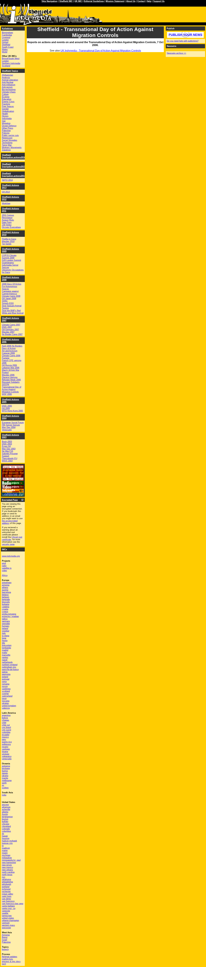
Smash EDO (8, 303)
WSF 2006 (7, 394)
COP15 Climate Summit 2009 (9, 256)
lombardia (6, 648)
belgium (5, 597)
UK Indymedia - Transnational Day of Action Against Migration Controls (101, 50)
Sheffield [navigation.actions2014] (14, 174)
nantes (5, 657)
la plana (5, 635)
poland (5, 677)
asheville (6, 809)
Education (6, 99)
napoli (4, 660)
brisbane (6, 768)
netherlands (7, 662)
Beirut (4, 937)
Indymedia (7, 118)
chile (4, 722)
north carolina (8, 872)
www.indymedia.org (11, 556)
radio (4, 565)
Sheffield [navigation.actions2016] (14, 156)
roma (4, 681)
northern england (9, 664)
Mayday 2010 (8, 241)
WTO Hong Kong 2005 (12, 411)
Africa (4, 575)
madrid (5, 650)
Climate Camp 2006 (11, 355)
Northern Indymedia (11, 63)
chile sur (6, 725)
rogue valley (7, 894)
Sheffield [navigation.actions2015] (14, 165)
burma (5, 771)
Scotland (6, 66)
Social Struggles (9, 140)
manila (5, 778)
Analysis (6, 77)
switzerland (7, 696)
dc (3, 833)
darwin (5, 773)
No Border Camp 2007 (12, 334)
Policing (5, 133)
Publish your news (185, 34)
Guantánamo (8, 262)
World (4, 52)
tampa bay (7, 915)
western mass (8, 925)
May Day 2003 (8, 449)
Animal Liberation (10, 80)
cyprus (5, 611)
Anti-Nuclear (7, 82)
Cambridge (7, 35)
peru (4, 739)
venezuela (6, 759)
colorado (6, 829)
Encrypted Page (10, 500)
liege (4, 638)
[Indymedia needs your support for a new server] (13, 480)
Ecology (5, 97)
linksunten (6, 645)
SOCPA (5, 384)
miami (5, 853)
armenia (5, 585)
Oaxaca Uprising (9, 377)
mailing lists (7, 959)
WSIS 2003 (7, 461)
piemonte (6, 674)
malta (4, 652)
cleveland (6, 826)
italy (4, 633)
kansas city (7, 843)
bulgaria (5, 604)
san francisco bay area (12, 903)
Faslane (5, 358)
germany (6, 621)
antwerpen (6, 582)
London (5, 40)
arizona (5, 804)
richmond (6, 889)
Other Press (7, 128)
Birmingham (7, 32)
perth (4, 783)
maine (5, 850)
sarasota (6, 911)
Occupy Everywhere (11, 227)
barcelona (6, 592)
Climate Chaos (9, 92)
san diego (6, 899)
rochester (6, 891)
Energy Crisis (8, 101)
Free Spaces (8, 106)
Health (5, 113)
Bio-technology (9, 89)
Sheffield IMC (66, 1)
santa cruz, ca (8, 908)
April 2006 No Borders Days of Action (12, 347)
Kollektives (7, 28)
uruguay (5, 754)
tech (4, 964)
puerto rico (7, 742)
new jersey (7, 865)
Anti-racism (7, 87)
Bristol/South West (10, 58)
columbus (6, 831)
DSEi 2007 (7, 327)
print (4, 563)
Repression (7, 138)
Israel (4, 940)
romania (5, 684)
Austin (5, 814)
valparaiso (6, 756)
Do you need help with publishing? (182, 41)
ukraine (5, 703)
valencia (6, 708)
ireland (5, 628)
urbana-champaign (10, 920)
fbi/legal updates (9, 956)
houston (5, 838)
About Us (130, 1)
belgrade (6, 599)
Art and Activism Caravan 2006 (9, 352)
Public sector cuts (10, 135)
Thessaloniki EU (9, 458)
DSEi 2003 (7, 444)
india (4, 795)
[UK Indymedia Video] (13, 487)
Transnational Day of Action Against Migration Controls (11, 389)
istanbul (5, 631)
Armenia (6, 935)
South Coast (8, 47)
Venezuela (7, 430)
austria (5, 590)
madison (6, 848)
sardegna (6, 689)
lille (3, 643)
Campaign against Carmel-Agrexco (10, 292)
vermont (5, 923)
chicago (5, 824)
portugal (5, 679)
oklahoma (6, 879)
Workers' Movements (12, 147)
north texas (7, 874)
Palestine (6, 130)
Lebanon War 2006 (10, 367)
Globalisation (8, 111)
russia (5, 686)
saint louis (6, 896)
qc (3, 785)
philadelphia (7, 882)
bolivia (5, 718)
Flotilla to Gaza (9, 239)
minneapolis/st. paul (11, 860)
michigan (6, 855)
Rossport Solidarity (11, 382)
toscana (5, 701)
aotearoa (6, 766)
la (3, 845)
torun (4, 698)
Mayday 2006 (8, 375)
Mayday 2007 (8, 332)
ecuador (5, 734)
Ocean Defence (9, 126)
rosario (5, 746)
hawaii (5, 836)
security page (8, 544)
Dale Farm (7, 222)
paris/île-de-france (10, 669)
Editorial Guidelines (94, 1)
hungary (5, 626)
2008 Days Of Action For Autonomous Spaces (11, 286)
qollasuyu (6, 744)
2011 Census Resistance (8, 216)
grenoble (6, 623)
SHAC (5, 301)
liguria (4, 640)
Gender (5, 109)
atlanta (5, 812)
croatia (5, 609)
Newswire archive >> (176, 53)
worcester (6, 927)
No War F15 (7, 451)
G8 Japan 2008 (9, 298)
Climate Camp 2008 (11, 296)
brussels (6, 602)
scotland (6, 691)
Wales (5, 49)
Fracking (6, 104)
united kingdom (9, 705)
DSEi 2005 (7, 406)
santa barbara (8, 906)
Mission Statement (115, 1)
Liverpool (6, 37)
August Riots (8, 220)
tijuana (5, 751)
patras (5, 672)
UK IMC (78, 1)
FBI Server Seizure (11, 425)
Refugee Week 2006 (11, 380)
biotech (5, 949)
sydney (5, 788)
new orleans (7, 870)
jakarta (5, 775)
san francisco (8, 901)
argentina (6, 715)
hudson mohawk (9, 841)
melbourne (7, 780)
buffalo (5, 821)
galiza (4, 619)
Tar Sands (6, 244)
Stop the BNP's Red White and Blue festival (12, 311)
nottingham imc (9, 667)
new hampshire (9, 862)
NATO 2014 (7, 180)
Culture (5, 94)
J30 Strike (6, 225)
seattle (5, 913)
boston (5, 819)
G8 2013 (6, 192)
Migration (6, 123)
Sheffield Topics (10, 71)
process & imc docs (11, 961)
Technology (7, 142)
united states (8, 918)
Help (149, 1)
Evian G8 (6, 446)
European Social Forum (13, 422)
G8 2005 (6, 408)
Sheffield (6, 44)
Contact (141, 1)
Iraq (3, 121)
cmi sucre (6, 730)
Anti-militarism (8, 84)
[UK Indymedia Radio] (13, 484)
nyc (3, 877)
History (5, 116)
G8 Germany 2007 (10, 329)
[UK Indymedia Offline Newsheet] (13, 495)
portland (5, 886)
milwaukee (7, 857)
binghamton (7, 816)
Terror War (7, 145)
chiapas (5, 720)
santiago (6, 749)
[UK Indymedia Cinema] (13, 491)
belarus (5, 594)
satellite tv (7, 568)
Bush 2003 (7, 441)
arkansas (6, 807)
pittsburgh (6, 884)
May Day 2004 (8, 427)
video (4, 570)
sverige (5, 693)
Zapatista (6, 150)
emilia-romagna (9, 614)
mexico (5, 737)
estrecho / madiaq (10, 616)
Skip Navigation (49, 1)
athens (5, 587)
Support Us (158, 1)
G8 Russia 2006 (9, 365)
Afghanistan (7, 75)
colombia (6, 732)
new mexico (7, 867)
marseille (6, 655)
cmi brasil (6, 727)
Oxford (5, 42)
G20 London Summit (11, 260)
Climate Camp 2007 (11, 325)
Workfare (6, 203)
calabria (5, 607)
